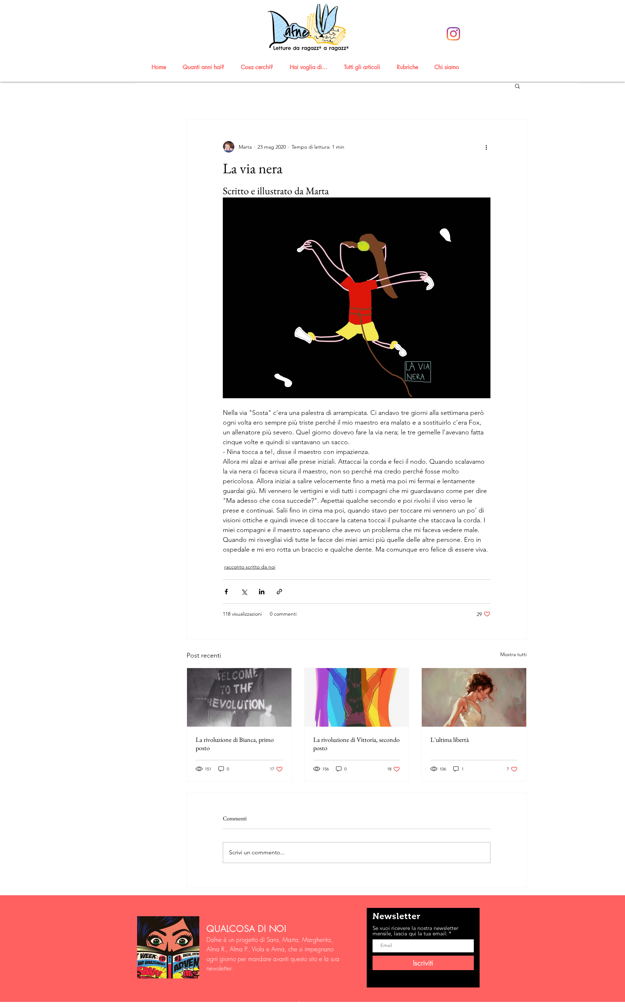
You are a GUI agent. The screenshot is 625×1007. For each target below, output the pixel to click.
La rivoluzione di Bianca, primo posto (235, 743)
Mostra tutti (513, 654)
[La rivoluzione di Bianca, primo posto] (239, 697)
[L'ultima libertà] (474, 697)
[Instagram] (453, 34)
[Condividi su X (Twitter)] (244, 591)
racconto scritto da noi (249, 567)
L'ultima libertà (449, 739)
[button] (207, 67)
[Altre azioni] (486, 147)
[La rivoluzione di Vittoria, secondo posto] (357, 697)
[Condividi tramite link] (279, 591)
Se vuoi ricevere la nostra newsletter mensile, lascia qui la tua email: (415, 930)
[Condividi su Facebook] (226, 591)
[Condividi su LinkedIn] (261, 591)
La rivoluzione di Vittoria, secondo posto (356, 743)
